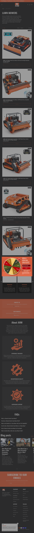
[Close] (31, 258)
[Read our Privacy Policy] (30, 272)
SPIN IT (26, 268)
